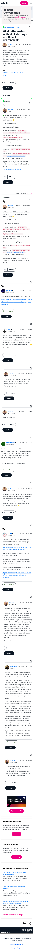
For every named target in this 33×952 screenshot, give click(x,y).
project (5, 75)
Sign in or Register (21, 17)
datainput (6, 73)
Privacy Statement (15, 944)
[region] (16, 942)
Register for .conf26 (16, 811)
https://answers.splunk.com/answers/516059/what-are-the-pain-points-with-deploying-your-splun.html (16, 302)
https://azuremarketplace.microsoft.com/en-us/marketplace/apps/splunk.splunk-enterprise (16, 575)
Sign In (24, 3)
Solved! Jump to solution (12, 27)
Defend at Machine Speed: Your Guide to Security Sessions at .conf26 (15, 902)
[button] (29, 27)
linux (21, 73)
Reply (7, 88)
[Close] (30, 936)
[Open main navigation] (31, 3)
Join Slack (16, 834)
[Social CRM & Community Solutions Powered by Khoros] (27, 922)
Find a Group (16, 857)
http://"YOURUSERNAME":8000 (16, 156)
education (14, 73)
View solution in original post (12, 170)
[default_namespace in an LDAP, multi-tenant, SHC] (28, 193)
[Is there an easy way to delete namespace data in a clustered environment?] (31, 193)
